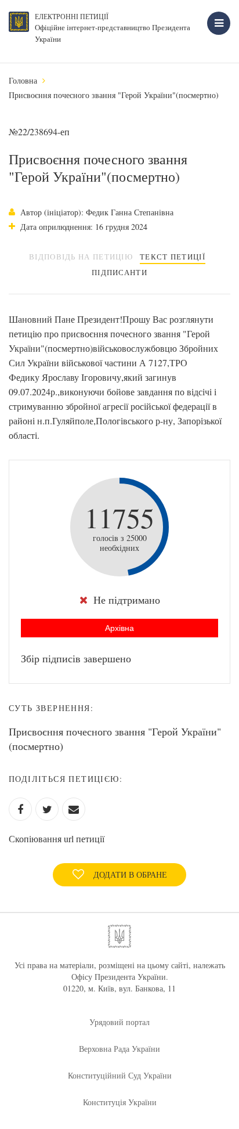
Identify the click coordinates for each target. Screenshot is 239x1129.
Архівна (119, 628)
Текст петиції (172, 256)
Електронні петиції (71, 16)
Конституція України (120, 1102)
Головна (23, 80)
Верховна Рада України (119, 1048)
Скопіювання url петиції (56, 838)
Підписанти (119, 272)
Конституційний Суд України (120, 1075)
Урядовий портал (119, 1021)
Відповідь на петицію (81, 256)
